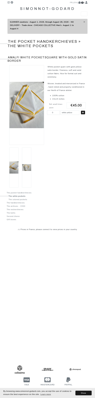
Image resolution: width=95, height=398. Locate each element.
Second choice (13, 216)
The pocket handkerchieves (19, 192)
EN (75, 2)
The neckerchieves (15, 209)
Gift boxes (11, 219)
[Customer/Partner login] (86, 2)
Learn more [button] (45, 394)
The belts (11, 213)
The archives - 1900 (16, 206)
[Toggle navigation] (84, 13)
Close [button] (83, 393)
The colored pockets (18, 199)
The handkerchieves (16, 203)
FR (71, 2)
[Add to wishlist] (83, 112)
